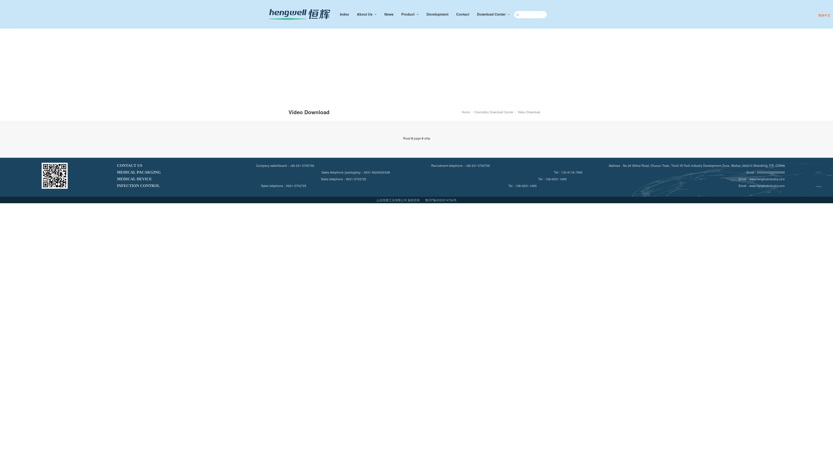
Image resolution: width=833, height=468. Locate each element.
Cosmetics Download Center (493, 112)
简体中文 (824, 15)
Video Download (529, 112)
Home (466, 112)
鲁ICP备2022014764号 (441, 200)
